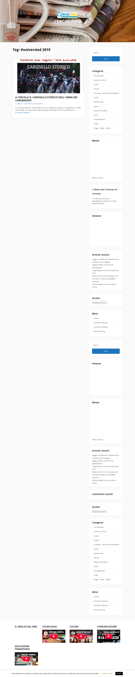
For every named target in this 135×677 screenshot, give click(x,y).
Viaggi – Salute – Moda (102, 128)
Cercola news (37, 104)
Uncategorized (99, 119)
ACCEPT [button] (119, 673)
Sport (96, 115)
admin (19, 104)
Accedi (96, 318)
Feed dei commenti (101, 327)
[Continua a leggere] (22, 112)
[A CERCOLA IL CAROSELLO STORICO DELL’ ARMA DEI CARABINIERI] (48, 76)
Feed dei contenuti (100, 323)
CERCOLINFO (67, 21)
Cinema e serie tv (100, 80)
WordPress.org (99, 331)
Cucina (96, 84)
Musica (96, 106)
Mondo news (98, 102)
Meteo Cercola (97, 178)
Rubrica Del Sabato (101, 111)
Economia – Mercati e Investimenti (106, 93)
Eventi (96, 97)
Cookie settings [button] (107, 673)
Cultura (96, 89)
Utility (96, 124)
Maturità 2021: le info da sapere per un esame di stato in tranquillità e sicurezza (105, 279)
